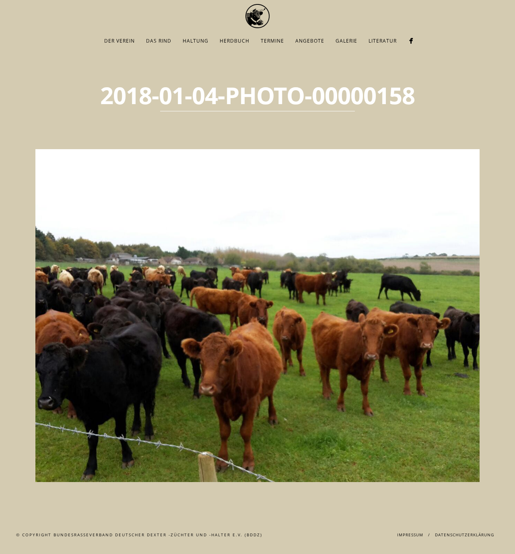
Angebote (309, 40)
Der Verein (119, 40)
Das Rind (158, 40)
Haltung (195, 40)
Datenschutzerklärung (464, 535)
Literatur (383, 40)
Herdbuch (234, 40)
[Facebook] (411, 41)
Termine (272, 40)
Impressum (410, 535)
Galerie (346, 40)
